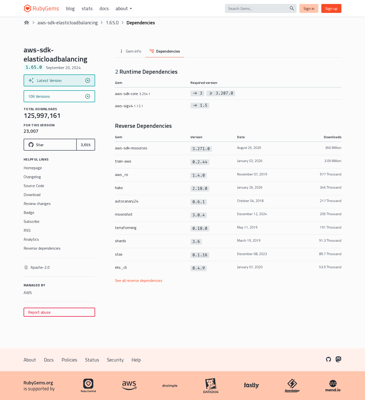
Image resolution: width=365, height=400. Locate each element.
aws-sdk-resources (131, 148)
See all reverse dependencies (138, 280)
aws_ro (121, 174)
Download (32, 195)
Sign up (331, 8)
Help (136, 359)
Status (92, 359)
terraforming (126, 228)
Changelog (32, 177)
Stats (87, 8)
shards (120, 241)
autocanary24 (126, 201)
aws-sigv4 (129, 106)
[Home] (27, 23)
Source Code (34, 186)
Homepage (33, 168)
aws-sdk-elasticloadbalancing (67, 22)
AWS (28, 293)
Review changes (37, 203)
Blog (70, 8)
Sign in (308, 8)
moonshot (124, 214)
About (30, 359)
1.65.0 (112, 22)
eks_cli (121, 267)
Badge (29, 212)
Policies (69, 359)
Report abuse (39, 312)
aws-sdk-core (132, 94)
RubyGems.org (38, 382)
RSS (27, 230)
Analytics (31, 239)
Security (115, 359)
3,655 (86, 145)
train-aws (123, 161)
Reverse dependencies (42, 248)
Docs (104, 8)
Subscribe (31, 221)
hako (119, 188)
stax (118, 254)
